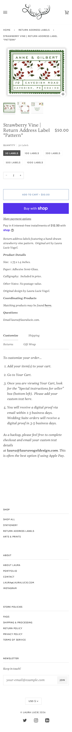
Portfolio (10, 571)
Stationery (10, 525)
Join (62, 680)
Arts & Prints (12, 536)
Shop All (9, 519)
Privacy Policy (12, 634)
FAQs (6, 616)
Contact (8, 576)
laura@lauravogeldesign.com (32, 451)
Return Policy (12, 628)
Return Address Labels (34, 29)
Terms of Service (14, 639)
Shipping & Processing (17, 622)
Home (6, 29)
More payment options (17, 219)
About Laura (11, 565)
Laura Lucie (31, 712)
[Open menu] (9, 12)
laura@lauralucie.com (18, 582)
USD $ (32, 701)
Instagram (10, 588)
